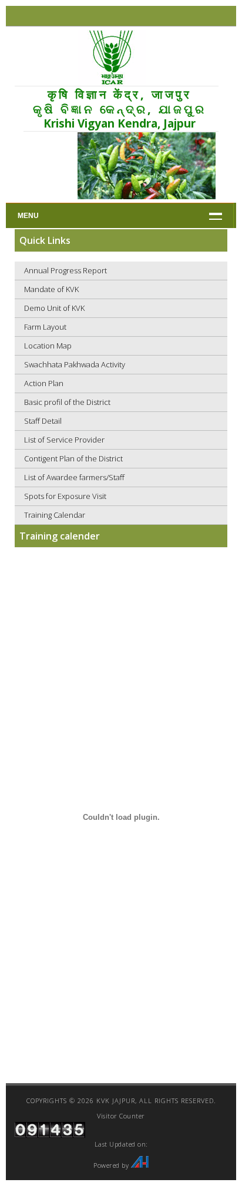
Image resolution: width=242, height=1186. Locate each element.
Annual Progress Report (65, 270)
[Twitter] (121, 16)
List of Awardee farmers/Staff (74, 477)
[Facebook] (110, 16)
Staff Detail (43, 421)
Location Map (48, 345)
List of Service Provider (64, 439)
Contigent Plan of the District (73, 458)
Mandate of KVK (51, 289)
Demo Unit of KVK (54, 308)
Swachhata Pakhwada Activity (74, 364)
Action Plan (43, 383)
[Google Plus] (132, 16)
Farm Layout (45, 326)
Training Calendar (54, 515)
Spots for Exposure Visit (65, 496)
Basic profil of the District (67, 402)
